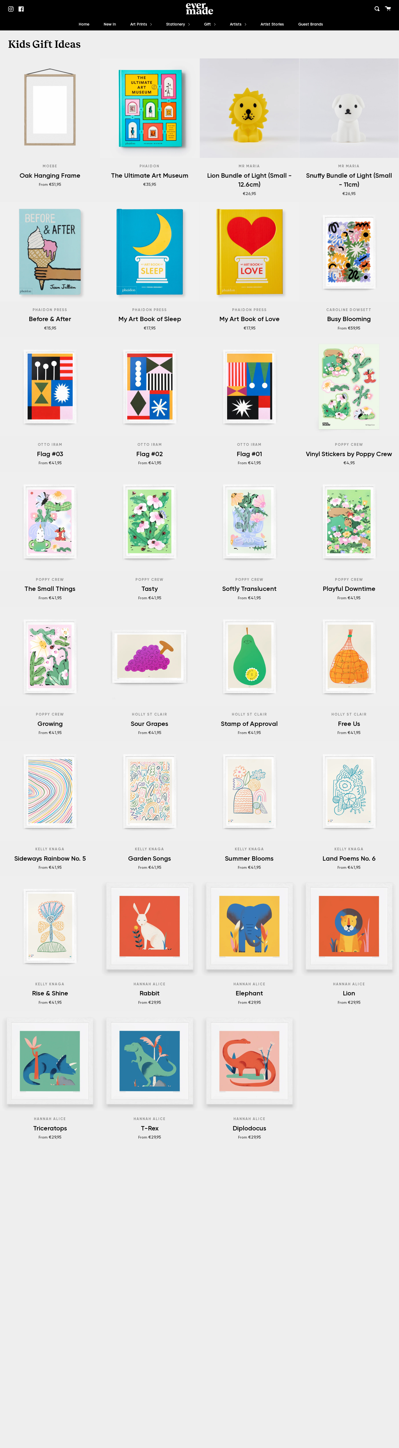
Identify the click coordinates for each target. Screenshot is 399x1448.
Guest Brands (310, 24)
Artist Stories (272, 24)
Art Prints (139, 24)
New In (110, 24)
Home (84, 24)
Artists (236, 24)
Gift (208, 24)
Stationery (176, 24)
